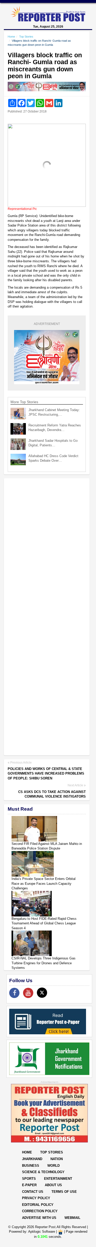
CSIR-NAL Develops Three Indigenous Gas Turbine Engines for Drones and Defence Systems (44, 963)
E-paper (29, 1185)
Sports (29, 1179)
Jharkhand (32, 1159)
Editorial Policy (38, 1205)
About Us (53, 1185)
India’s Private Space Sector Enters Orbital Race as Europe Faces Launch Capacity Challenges (44, 883)
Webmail (72, 1218)
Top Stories (26, 36)
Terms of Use (64, 1192)
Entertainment (58, 1179)
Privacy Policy (36, 1198)
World (53, 1165)
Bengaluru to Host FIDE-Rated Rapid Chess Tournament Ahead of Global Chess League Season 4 (44, 923)
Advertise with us (39, 1218)
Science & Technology (43, 1172)
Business (30, 1165)
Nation (56, 1159)
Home (11, 36)
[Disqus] (47, 548)
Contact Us (32, 1192)
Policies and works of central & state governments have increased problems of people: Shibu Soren (46, 773)
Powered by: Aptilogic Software (32, 1232)
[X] (42, 993)
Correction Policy (40, 1211)
